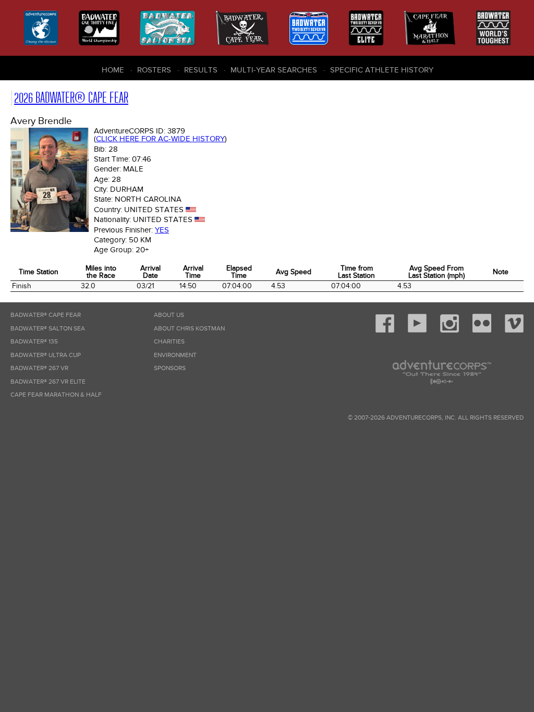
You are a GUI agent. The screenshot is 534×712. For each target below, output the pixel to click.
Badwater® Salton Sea (47, 328)
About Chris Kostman (189, 328)
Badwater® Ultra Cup (45, 355)
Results (200, 70)
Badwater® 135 (34, 341)
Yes (162, 230)
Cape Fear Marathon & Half (56, 394)
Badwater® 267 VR (39, 368)
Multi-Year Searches (273, 70)
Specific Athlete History (381, 70)
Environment (175, 355)
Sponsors (170, 368)
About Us (169, 315)
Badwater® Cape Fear (45, 315)
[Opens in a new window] (384, 330)
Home (113, 70)
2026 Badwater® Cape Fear (71, 97)
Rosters (154, 70)
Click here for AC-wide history (160, 138)
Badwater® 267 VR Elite (48, 381)
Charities (169, 341)
